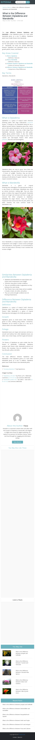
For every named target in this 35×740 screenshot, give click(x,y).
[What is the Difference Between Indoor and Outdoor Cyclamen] (9, 682)
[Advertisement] (17, 27)
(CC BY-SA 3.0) (12, 377)
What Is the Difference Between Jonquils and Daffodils (22, 653)
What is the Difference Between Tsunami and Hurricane (22, 662)
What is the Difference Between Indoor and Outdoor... (22, 681)
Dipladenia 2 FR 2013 (9, 376)
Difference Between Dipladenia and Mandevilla (19, 67)
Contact (15, 737)
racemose (30, 122)
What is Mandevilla (12, 60)
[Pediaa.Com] (6, 2)
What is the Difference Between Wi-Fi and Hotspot (16, 724)
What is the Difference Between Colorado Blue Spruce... (22, 672)
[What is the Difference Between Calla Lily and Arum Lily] (9, 691)
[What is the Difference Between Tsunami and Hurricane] (9, 663)
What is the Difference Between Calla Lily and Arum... (22, 691)
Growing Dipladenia (9, 369)
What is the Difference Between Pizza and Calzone (16, 728)
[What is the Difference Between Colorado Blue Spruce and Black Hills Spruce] (9, 672)
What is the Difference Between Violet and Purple (16, 720)
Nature (9, 7)
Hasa (14, 20)
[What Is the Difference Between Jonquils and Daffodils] (9, 653)
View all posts (17, 442)
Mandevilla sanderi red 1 (10, 379)
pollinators (5, 139)
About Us (20, 737)
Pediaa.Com (22, 734)
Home (4, 7)
